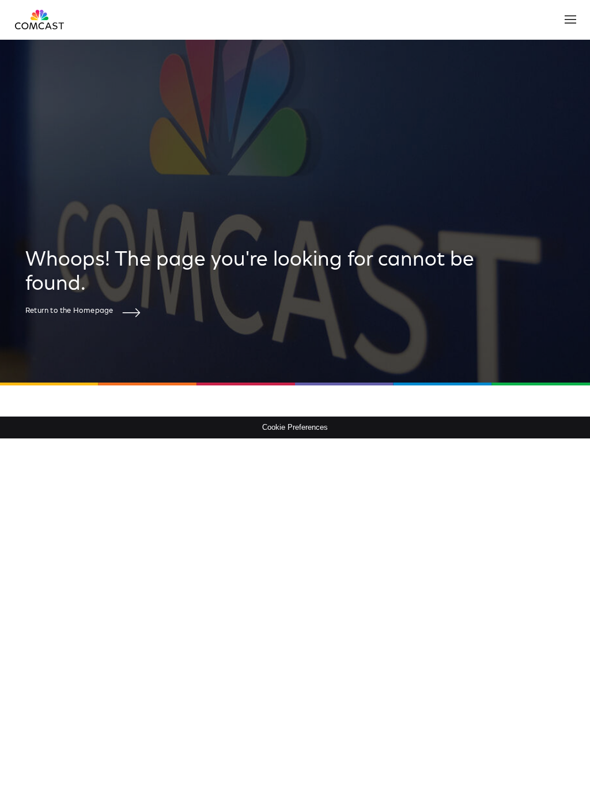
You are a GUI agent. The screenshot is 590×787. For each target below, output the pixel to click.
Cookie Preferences (295, 427)
